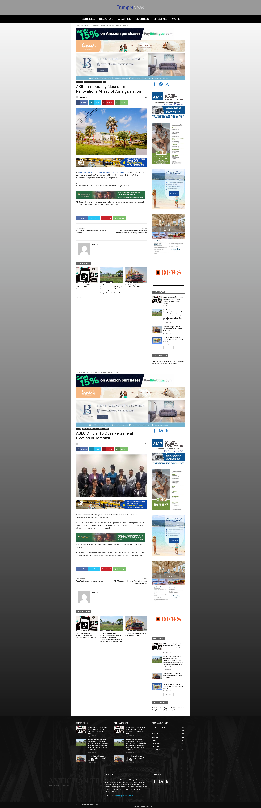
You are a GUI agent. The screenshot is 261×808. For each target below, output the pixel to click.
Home (78, 26)
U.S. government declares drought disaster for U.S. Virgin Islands (173, 339)
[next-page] (80, 297)
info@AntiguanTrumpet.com (123, 796)
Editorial (83, 97)
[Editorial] (77, 97)
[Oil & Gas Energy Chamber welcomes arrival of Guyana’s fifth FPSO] (136, 275)
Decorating (86, 82)
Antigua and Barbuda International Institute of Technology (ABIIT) (102, 172)
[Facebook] (154, 84)
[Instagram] (161, 84)
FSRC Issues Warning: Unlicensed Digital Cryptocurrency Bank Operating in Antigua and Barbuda (131, 233)
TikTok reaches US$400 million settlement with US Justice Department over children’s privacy (86, 287)
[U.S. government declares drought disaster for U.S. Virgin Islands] (157, 340)
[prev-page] (77, 297)
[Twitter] (167, 84)
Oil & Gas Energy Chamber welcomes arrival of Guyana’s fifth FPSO (172, 329)
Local (104, 82)
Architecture (84, 26)
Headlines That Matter (96, 82)
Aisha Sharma (156, 361)
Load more (168, 348)
